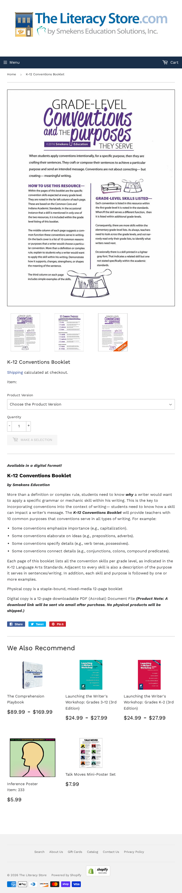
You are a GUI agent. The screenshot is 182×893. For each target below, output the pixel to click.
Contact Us (111, 852)
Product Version (20, 395)
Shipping (15, 372)
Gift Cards (75, 852)
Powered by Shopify (66, 875)
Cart (173, 62)
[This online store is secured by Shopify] (98, 875)
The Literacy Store (33, 875)
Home (11, 74)
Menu (14, 62)
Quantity (14, 417)
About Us (56, 852)
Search (39, 852)
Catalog (92, 852)
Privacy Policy (134, 852)
